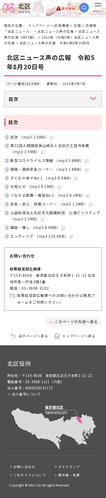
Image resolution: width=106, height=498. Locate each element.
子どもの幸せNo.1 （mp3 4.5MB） (41, 178)
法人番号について (26, 394)
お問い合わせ (24, 466)
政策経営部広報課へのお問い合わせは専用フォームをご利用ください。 (56, 298)
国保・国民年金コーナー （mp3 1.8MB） (47, 169)
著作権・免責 (69, 475)
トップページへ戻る (79, 335)
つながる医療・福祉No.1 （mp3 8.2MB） (47, 195)
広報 (77, 25)
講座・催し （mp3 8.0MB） (35, 227)
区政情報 (62, 25)
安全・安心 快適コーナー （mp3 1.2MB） (49, 204)
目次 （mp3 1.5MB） (29, 137)
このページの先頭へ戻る (76, 321)
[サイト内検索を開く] (84, 7)
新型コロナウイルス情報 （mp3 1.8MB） (47, 160)
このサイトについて (29, 475)
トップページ (39, 25)
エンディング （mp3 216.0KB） (39, 236)
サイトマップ (69, 466)
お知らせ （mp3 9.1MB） (33, 186)
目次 (13, 99)
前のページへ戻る (33, 335)
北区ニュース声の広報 (56, 31)
